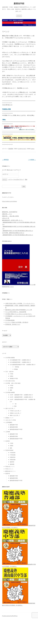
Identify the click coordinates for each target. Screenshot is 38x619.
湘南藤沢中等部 (14, 378)
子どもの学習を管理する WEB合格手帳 (15, 312)
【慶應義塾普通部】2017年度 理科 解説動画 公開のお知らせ (17, 235)
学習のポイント (9, 469)
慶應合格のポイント (10, 471)
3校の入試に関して (10, 408)
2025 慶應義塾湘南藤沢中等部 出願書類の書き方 (22, 364)
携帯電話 (5, 159)
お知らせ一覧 (5, 218)
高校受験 (10, 148)
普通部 (11, 376)
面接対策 (7, 473)
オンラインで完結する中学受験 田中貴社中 (16, 322)
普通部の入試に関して (15, 413)
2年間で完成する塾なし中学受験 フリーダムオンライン (20, 303)
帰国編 (16, 369)
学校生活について (9, 466)
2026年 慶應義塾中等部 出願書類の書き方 (21, 395)
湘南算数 (12, 464)
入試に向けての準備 (10, 420)
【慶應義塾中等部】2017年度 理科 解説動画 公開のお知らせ (17, 230)
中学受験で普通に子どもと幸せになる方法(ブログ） (18, 314)
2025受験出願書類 (10, 357)
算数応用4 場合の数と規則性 (10, 216)
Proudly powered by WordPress (9, 616)
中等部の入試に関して (15, 411)
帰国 (15, 406)
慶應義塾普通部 (14, 427)
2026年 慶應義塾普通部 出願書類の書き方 (21, 397)
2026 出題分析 (9, 371)
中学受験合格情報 (9, 320)
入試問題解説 (8, 422)
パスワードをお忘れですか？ (16, 179)
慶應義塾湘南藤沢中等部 (16, 429)
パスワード (5, 174)
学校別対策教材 (9, 450)
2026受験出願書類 (10, 392)
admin (32, 148)
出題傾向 (7, 441)
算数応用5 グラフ (7, 214)
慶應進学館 (19, 3)
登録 (26, 179)
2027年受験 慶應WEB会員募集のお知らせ (13, 233)
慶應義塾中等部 (14, 425)
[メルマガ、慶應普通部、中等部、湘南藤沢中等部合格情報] (19, 140)
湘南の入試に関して (15, 415)
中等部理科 (12, 452)
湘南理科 (12, 462)
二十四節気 (32, 159)
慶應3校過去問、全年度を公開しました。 (12, 220)
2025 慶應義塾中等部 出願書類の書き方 (20, 360)
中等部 (11, 374)
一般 (15, 404)
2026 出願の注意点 (10, 381)
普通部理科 (12, 457)
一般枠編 (16, 367)
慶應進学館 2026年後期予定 (9, 212)
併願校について (9, 418)
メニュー (19, 15)
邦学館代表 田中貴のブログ (12, 324)
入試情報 (7, 431)
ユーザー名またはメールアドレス (11, 170)
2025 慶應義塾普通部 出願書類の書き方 (20, 362)
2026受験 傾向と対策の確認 (12, 383)
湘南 (11, 390)
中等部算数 (12, 455)
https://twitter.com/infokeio (9, 201)
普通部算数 (12, 459)
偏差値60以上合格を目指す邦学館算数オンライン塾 (18, 310)
